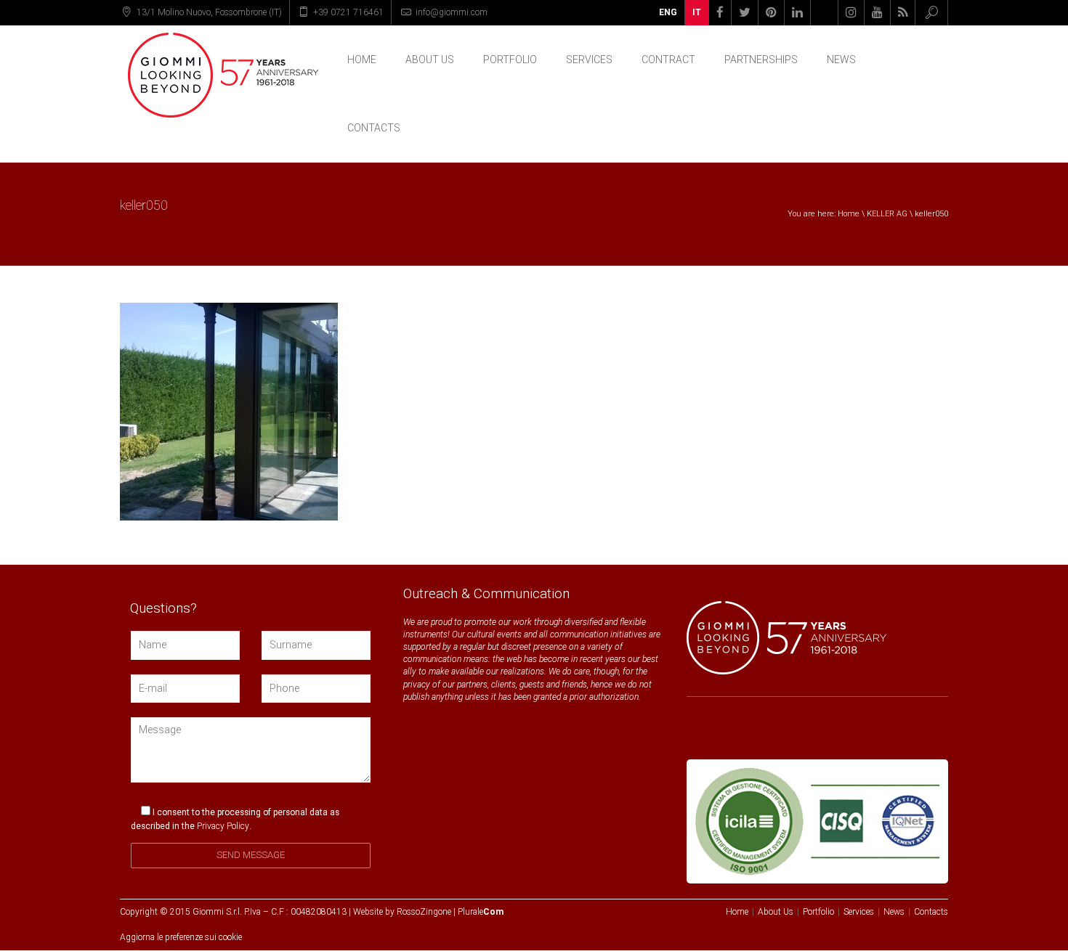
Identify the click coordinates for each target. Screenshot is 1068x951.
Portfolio (510, 59)
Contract (668, 59)
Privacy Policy (223, 826)
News (841, 59)
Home (361, 59)
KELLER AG (887, 214)
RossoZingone (424, 912)
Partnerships (761, 59)
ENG (668, 12)
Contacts (373, 128)
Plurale (480, 912)
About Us (429, 59)
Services (589, 59)
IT (696, 12)
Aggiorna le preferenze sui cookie (181, 937)
